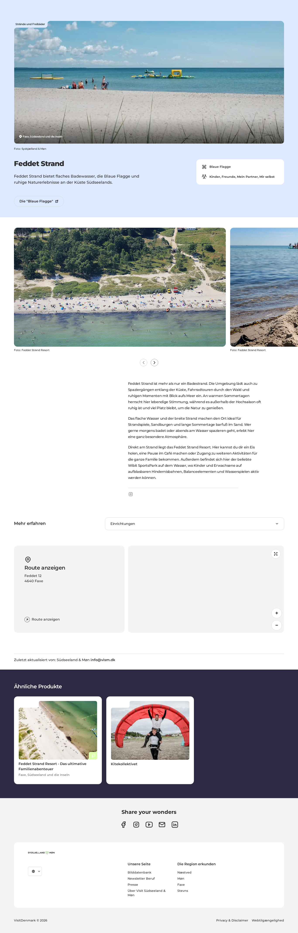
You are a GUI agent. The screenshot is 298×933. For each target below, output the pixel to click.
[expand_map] (276, 554)
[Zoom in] (276, 613)
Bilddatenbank (139, 872)
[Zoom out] (276, 625)
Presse (133, 885)
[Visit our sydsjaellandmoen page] (123, 824)
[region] (206, 589)
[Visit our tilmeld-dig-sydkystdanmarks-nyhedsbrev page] (162, 824)
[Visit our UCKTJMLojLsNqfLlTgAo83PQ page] (149, 824)
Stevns (182, 891)
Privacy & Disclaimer (232, 920)
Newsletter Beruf (141, 878)
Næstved (184, 872)
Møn (180, 878)
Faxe (181, 885)
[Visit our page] (136, 824)
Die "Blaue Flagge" (36, 201)
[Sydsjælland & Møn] (41, 852)
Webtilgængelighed (268, 920)
